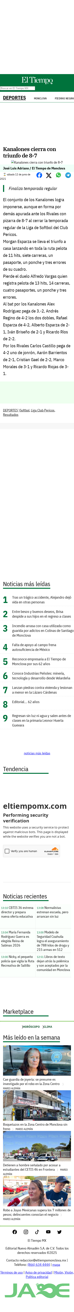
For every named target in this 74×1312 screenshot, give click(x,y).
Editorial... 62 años (25, 701)
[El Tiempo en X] (59, 1233)
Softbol (24, 410)
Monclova (40, 98)
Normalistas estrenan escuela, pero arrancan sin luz (52, 912)
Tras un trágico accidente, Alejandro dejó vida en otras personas (41, 599)
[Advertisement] (37, 37)
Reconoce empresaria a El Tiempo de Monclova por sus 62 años (39, 661)
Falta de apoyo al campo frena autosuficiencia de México (34, 647)
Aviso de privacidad (38, 1272)
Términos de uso (11, 1272)
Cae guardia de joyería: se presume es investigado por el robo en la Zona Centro (32, 1083)
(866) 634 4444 (39, 1264)
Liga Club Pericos (42, 410)
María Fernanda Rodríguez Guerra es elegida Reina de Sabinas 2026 (15, 938)
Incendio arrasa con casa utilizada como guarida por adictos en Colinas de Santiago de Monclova (43, 630)
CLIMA (48, 1027)
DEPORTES (14, 97)
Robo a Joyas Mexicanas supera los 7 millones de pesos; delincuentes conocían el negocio (37, 1214)
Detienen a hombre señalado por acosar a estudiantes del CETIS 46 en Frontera (35, 1169)
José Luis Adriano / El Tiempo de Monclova (34, 168)
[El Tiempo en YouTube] (51, 1233)
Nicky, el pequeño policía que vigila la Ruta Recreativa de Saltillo (17, 961)
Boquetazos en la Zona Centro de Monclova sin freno (35, 1126)
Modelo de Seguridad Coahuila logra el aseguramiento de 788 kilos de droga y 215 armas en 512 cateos (53, 941)
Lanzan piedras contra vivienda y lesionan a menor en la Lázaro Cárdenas (42, 690)
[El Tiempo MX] (37, 83)
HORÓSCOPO (31, 1027)
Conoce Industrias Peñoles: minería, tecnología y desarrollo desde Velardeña (41, 675)
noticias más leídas (37, 753)
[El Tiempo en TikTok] (40, 1233)
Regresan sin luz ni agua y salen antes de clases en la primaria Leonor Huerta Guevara (41, 720)
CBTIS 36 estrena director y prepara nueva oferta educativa (17, 912)
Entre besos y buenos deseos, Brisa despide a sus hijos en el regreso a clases (41, 614)
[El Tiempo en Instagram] (29, 1233)
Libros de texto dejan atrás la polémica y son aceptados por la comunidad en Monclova (53, 963)
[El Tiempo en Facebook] (18, 1233)
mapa (56, 1264)
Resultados (10, 414)
